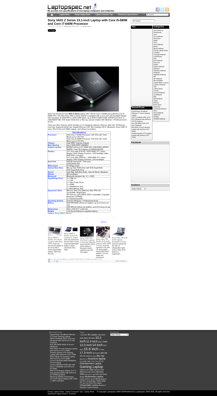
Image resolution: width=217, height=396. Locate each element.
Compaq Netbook (160, 54)
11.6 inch (92, 341)
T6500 (98, 381)
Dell (155, 58)
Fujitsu (156, 65)
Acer (155, 34)
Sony (155, 111)
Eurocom (157, 63)
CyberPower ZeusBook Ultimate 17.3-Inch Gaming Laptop (141, 113)
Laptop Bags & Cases (161, 83)
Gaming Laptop (91, 367)
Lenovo (156, 91)
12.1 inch (102, 341)
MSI (155, 97)
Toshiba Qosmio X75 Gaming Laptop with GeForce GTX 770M (142, 135)
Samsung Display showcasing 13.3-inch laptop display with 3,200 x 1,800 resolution (63, 379)
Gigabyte (157, 73)
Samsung (157, 107)
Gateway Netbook (160, 71)
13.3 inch (86, 345)
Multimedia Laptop (94, 376)
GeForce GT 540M (86, 370)
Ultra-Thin (86, 383)
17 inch (101, 350)
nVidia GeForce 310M (87, 379)
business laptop (96, 358)
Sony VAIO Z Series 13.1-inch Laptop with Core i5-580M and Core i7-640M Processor (87, 21)
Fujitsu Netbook (159, 67)
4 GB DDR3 (101, 335)
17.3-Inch (86, 352)
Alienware (157, 38)
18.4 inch (96, 353)
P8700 (97, 379)
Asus (155, 42)
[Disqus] (88, 294)
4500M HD (89, 356)
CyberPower (158, 56)
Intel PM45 (95, 374)
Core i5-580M (61, 259)
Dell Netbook (158, 61)
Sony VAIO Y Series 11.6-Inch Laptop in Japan (71, 236)
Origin (156, 101)
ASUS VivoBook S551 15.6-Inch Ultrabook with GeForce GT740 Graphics (141, 119)
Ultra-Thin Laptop (95, 383)
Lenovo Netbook (159, 93)
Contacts (72, 394)
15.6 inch (91, 349)
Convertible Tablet (85, 361)
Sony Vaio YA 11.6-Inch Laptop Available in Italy (120, 240)
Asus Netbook (158, 44)
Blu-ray (100, 355)
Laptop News (65, 14)
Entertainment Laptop (90, 363)
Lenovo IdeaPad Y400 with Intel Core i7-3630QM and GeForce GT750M (62, 367)
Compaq (156, 52)
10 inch (91, 338)
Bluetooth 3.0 (84, 359)
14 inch (97, 345)
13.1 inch (54, 259)
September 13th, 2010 (71, 26)
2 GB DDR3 (83, 335)
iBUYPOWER (158, 81)
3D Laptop (92, 334)
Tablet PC (157, 115)
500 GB (82, 356)
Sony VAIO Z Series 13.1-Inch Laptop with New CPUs (55, 241)
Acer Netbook (158, 36)
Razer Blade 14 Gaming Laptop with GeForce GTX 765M (62, 358)
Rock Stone (157, 105)
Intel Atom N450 (89, 372)
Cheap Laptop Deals (82, 14)
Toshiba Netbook (159, 119)
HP (155, 77)
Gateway (157, 69)
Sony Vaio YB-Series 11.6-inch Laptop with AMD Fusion (103, 242)
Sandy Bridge (91, 381)
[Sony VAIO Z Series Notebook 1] (88, 89)
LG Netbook (158, 95)
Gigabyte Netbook (160, 75)
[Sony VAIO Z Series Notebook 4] (87, 218)
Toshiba (156, 117)
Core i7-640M (70, 259)
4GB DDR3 (84, 338)
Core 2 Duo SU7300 (97, 361)
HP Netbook (158, 79)
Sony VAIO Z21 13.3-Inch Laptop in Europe (87, 240)
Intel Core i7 (88, 374)
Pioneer (156, 103)
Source (103, 222)
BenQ (155, 46)
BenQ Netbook (159, 48)
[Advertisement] (88, 50)
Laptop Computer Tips (104, 14)
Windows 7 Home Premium (89, 387)
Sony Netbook (158, 113)
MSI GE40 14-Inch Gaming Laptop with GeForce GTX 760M (141, 129)
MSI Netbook (158, 99)
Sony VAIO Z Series (96, 259)
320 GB (103, 353)
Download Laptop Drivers (128, 14)
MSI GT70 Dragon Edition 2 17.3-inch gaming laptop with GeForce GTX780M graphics (63, 373)
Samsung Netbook (160, 109)
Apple (156, 40)
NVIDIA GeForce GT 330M (82, 259)
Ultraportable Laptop (89, 385)
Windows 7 (102, 385)
